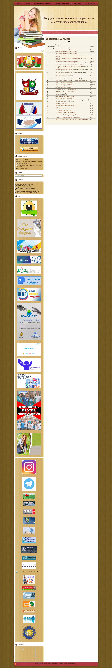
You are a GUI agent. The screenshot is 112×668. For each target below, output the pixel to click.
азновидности (60, 117)
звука (69, 112)
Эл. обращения (90, 3)
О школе (27, 3)
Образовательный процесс (42, 3)
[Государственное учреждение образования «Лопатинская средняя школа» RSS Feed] (15, 664)
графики (65, 112)
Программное (59, 105)
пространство (72, 119)
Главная (18, 3)
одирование (59, 108)
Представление (59, 107)
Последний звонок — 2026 (24, 163)
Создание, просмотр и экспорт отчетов (65, 89)
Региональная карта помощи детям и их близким (29, 161)
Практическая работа (61, 94)
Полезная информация (62, 3)
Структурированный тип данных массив (66, 51)
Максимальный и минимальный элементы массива (69, 64)
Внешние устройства (60, 103)
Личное (57, 119)
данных (66, 107)
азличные (58, 114)
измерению (70, 114)
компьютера (73, 105)
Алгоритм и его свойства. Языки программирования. (69, 49)
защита (79, 119)
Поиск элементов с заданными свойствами (66, 61)
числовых (65, 108)
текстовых (65, 110)
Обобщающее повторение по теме (64, 96)
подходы (64, 114)
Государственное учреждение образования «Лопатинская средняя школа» (69, 20)
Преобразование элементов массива (65, 69)
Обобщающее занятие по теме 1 (64, 75)
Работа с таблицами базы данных (64, 82)
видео (73, 112)
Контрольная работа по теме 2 (63, 98)
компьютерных (68, 117)
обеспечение (66, 105)
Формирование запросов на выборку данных (67, 93)
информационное (64, 119)
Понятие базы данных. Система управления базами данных (71, 80)
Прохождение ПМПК (22, 159)
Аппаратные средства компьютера (64, 101)
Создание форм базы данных (63, 86)
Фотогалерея (77, 3)
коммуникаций (76, 117)
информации (77, 114)
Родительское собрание (23, 168)
